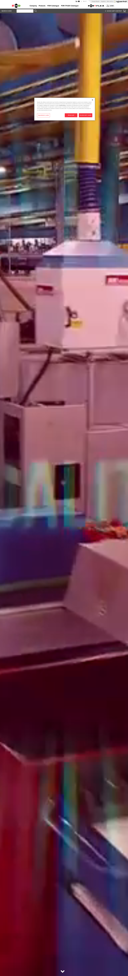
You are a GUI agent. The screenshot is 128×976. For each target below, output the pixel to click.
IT (85, 1)
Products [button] (42, 6)
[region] (64, 109)
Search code (6, 11)
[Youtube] (79, 1)
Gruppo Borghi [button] (95, 1)
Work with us (110, 1)
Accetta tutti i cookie (85, 115)
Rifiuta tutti (71, 115)
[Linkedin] (76, 1)
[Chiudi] (92, 100)
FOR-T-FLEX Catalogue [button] (70, 6)
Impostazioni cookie (43, 115)
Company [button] (33, 6)
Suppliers (103, 1)
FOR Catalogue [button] (53, 6)
